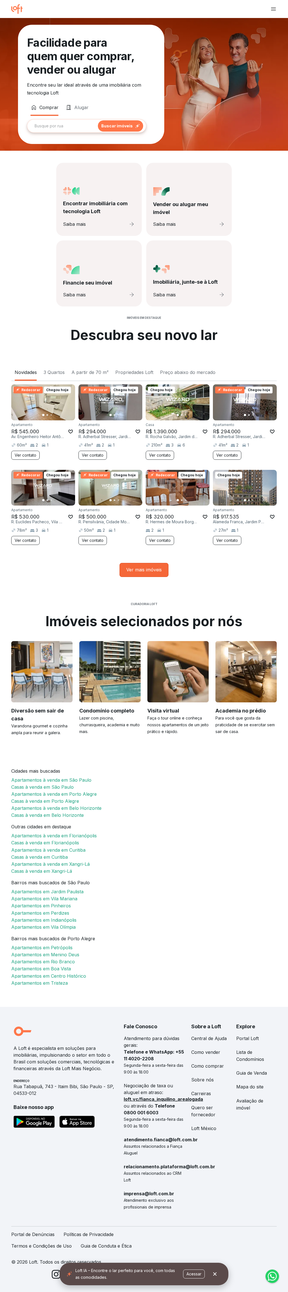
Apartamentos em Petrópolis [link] (42, 947)
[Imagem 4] (55, 415)
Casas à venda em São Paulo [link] (42, 787)
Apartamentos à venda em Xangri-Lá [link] (50, 864)
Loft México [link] (203, 1128)
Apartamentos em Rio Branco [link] (43, 961)
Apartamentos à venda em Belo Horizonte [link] (56, 808)
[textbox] (86, 126)
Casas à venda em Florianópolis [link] (45, 842)
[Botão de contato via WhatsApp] (272, 1276)
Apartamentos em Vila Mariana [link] (44, 898)
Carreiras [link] (201, 1093)
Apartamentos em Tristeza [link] (39, 983)
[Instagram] (56, 1275)
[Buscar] (120, 126)
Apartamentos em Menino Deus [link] (45, 954)
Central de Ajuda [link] (209, 1038)
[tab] (44, 107)
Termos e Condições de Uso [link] (41, 1246)
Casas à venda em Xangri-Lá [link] (41, 871)
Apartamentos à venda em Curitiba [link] (48, 850)
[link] (144, 570)
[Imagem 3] (51, 415)
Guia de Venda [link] (251, 1073)
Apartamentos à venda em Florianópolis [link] (54, 835)
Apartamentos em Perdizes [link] (40, 913)
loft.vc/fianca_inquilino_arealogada (163, 1099)
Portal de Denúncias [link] (33, 1234)
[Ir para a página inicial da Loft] (19, 9)
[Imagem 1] (43, 415)
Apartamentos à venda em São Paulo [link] (51, 780)
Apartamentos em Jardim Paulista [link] (47, 891)
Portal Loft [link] (247, 1038)
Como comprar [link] (207, 1066)
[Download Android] (34, 1123)
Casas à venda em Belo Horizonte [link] (47, 815)
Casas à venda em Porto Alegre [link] (45, 801)
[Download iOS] (77, 1123)
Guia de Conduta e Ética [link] (106, 1246)
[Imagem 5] (59, 415)
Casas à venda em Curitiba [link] (39, 857)
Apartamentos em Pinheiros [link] (41, 905)
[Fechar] (215, 1274)
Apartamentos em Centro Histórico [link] (48, 976)
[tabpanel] (91, 126)
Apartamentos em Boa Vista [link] (41, 968)
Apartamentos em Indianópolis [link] (43, 920)
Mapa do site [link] (250, 1087)
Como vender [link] (205, 1052)
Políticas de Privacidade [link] (89, 1234)
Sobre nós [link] (202, 1080)
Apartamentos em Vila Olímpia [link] (43, 927)
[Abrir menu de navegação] (273, 9)
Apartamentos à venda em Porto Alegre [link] (54, 794)
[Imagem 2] (47, 415)
